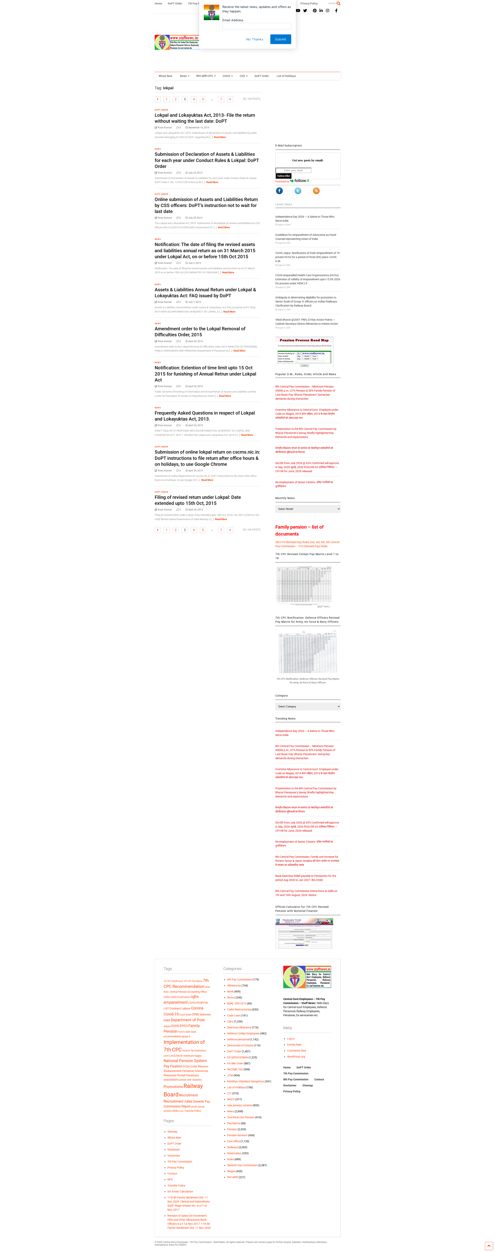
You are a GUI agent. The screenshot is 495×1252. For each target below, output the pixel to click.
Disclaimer (173, 1149)
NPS (170, 1179)
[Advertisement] (307, 113)
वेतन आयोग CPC (204, 76)
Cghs (230, 1021)
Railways (232, 1147)
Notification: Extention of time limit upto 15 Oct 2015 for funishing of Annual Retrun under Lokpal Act (205, 373)
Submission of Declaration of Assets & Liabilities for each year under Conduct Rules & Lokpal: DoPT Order (207, 160)
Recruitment (188, 1095)
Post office (233, 1141)
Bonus (231, 997)
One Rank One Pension (240, 1117)
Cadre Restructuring (239, 1009)
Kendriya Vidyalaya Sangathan (245, 1081)
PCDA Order (190, 1066)
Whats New (165, 76)
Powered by (282, 181)
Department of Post (188, 1020)
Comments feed (296, 1050)
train (181, 1111)
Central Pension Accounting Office (188, 991)
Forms (181, 1032)
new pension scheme (239, 1105)
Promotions (173, 1086)
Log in (290, 1038)
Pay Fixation (173, 1066)
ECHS (175, 1026)
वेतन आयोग (232, 1177)
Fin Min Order (235, 1063)
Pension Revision (237, 1135)
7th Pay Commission (179, 1161)
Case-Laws (234, 1015)
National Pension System (185, 1060)
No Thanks (254, 39)
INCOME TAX (235, 1069)
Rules (230, 1159)
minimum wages (192, 1055)
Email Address (232, 20)
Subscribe (283, 175)
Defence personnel (238, 1039)
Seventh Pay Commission (242, 1165)
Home (287, 1067)
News (183, 76)
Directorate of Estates (240, 1045)
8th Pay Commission (239, 979)
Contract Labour (180, 1008)
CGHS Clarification (180, 997)
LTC (229, 1093)
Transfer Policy (192, 1110)
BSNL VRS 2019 (236, 1003)
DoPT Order (262, 76)
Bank (230, 991)
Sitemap (172, 1131)
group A (186, 1036)
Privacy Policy (175, 1167)
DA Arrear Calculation (180, 1191)
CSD (242, 76)
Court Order (185, 1014)
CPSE (195, 1014)
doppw (167, 1026)
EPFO (184, 1026)
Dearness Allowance (239, 1027)
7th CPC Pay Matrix (193, 981)
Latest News (283, 204)
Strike (175, 1110)
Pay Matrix (233, 1123)
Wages (231, 1171)
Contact (172, 1173)
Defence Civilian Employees (243, 1033)
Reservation (234, 1153)
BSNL (166, 992)
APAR (207, 987)
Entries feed (294, 1044)
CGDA (167, 997)
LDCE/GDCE (176, 1055)
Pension (232, 1129)
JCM (230, 1075)
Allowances (234, 985)
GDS (187, 1031)
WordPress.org (296, 1056)
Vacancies (173, 1155)
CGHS (226, 76)
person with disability (190, 1079)
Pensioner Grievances (195, 1070)
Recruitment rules (178, 1101)
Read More (220, 137)
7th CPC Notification (173, 981)
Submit (280, 39)
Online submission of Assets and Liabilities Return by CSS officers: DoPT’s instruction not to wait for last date (206, 205)
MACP (231, 1099)
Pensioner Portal (174, 1075)
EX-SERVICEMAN (237, 1057)
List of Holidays (286, 76)
